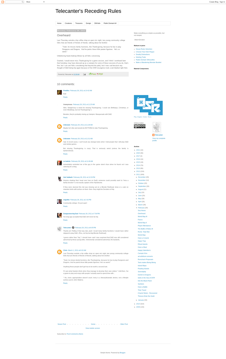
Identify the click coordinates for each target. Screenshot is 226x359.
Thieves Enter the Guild (146, 296)
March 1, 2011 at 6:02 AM (77, 250)
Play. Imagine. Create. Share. (143, 117)
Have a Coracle (143, 238)
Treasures (79, 23)
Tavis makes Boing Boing (147, 262)
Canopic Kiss (142, 253)
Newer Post (62, 324)
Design (88, 23)
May (140, 199)
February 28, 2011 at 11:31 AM (82, 139)
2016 (138, 159)
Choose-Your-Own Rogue (145, 52)
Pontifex (66, 91)
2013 (138, 168)
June (140, 196)
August (140, 189)
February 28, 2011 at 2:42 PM (80, 200)
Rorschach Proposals (145, 259)
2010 (138, 304)
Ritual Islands (143, 244)
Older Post (124, 324)
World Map (142, 235)
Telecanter (67, 228)
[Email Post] (84, 74)
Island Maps (142, 266)
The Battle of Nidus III (145, 229)
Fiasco (140, 220)
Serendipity (142, 272)
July (139, 192)
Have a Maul (142, 247)
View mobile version (93, 328)
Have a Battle (142, 287)
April (140, 202)
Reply (65, 97)
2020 (138, 153)
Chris (65, 250)
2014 (138, 165)
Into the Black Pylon (145, 281)
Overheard (141, 213)
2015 (138, 162)
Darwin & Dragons (144, 275)
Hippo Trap (142, 241)
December (142, 177)
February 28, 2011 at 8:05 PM (85, 228)
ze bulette (66, 161)
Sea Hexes (142, 210)
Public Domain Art (110, 23)
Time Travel (142, 290)
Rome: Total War (144, 232)
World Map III (142, 216)
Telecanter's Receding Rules (88, 11)
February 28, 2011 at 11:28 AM (82, 125)
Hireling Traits (141, 57)
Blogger (122, 353)
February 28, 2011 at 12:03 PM (84, 177)
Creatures (68, 23)
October (141, 183)
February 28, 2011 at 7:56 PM (89, 214)
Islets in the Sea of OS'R (146, 278)
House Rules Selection (144, 49)
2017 (138, 156)
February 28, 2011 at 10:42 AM (81, 91)
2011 (138, 174)
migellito (66, 200)
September (142, 186)
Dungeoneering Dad (70, 214)
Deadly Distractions (143, 54)
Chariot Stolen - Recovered (147, 293)
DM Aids (97, 23)
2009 (138, 307)
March (140, 205)
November (142, 180)
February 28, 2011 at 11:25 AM (84, 104)
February (141, 208)
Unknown (66, 125)
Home (59, 23)
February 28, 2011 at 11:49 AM (82, 161)
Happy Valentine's (144, 250)
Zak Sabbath (68, 177)
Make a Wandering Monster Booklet (148, 62)
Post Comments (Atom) (75, 334)
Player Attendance (144, 226)
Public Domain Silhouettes (145, 60)
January (141, 300)
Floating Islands (143, 269)
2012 (138, 171)
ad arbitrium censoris (145, 256)
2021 (138, 150)
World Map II (142, 223)
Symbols (141, 284)
